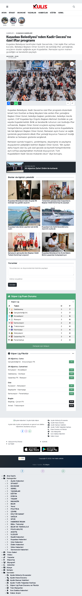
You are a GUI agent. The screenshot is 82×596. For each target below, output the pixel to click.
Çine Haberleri (16, 542)
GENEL (61, 13)
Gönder (12, 285)
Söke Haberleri (16, 547)
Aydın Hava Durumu (57, 423)
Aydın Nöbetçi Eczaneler (59, 420)
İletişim (10, 570)
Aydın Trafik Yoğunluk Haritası (61, 427)
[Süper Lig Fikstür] (73, 353)
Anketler (11, 565)
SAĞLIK (13, 517)
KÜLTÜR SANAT (17, 514)
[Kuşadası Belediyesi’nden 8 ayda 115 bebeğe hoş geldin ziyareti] (24, 190)
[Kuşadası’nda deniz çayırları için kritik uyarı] (24, 216)
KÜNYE (44, 442)
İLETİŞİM (11, 444)
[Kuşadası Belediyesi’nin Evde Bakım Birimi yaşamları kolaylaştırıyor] (58, 242)
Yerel (12, 506)
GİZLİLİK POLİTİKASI (15, 442)
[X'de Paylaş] (12, 103)
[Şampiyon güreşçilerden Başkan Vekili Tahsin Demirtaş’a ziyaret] (24, 242)
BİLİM (12, 504)
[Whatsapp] (30, 431)
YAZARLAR (32, 13)
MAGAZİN (14, 501)
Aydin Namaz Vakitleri (58, 425)
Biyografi (11, 562)
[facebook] (22, 471)
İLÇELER (14, 534)
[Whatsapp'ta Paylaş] (16, 103)
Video (9, 555)
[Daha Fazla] (19, 103)
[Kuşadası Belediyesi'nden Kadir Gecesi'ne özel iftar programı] (41, 80)
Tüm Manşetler (56, 431)
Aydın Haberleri (17, 481)
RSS (22, 458)
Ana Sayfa (11, 476)
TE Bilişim (46, 464)
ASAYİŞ (13, 532)
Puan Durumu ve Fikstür (59, 429)
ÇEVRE (13, 511)
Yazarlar (10, 557)
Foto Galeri (12, 552)
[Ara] (74, 7)
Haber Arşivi (55, 436)
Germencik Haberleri (19, 550)
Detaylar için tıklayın (41, 346)
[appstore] (32, 449)
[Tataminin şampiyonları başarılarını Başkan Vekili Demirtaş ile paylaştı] (58, 190)
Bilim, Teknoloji (16, 524)
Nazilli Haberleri (17, 537)
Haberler (10, 33)
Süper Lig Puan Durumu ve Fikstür (24, 585)
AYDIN (4, 13)
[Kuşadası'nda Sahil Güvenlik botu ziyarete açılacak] (58, 216)
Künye (9, 567)
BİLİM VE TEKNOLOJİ (19, 527)
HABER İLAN (43, 13)
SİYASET (12, 13)
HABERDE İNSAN (17, 522)
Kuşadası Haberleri (24, 33)
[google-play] (50, 449)
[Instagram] (26, 431)
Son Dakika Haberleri (58, 434)
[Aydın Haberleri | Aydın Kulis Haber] (40, 6)
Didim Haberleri (17, 544)
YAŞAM (13, 499)
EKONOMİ (21, 13)
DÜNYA (13, 496)
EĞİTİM (53, 13)
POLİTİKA (14, 509)
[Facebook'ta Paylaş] (8, 103)
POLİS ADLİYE (16, 529)
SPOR (12, 519)
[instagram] (42, 471)
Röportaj (11, 560)
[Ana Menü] (7, 7)
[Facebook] (22, 431)
